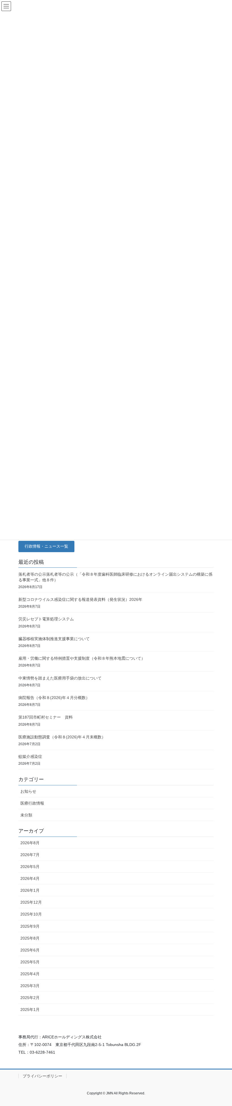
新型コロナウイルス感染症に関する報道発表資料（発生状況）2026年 (80, 599)
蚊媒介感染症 (30, 756)
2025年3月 (30, 985)
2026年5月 (30, 866)
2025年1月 (30, 1009)
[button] (46, 546)
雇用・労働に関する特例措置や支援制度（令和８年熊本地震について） (81, 658)
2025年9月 (30, 926)
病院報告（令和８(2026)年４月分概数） (54, 697)
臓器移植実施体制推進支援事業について (54, 638)
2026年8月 (30, 843)
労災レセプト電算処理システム (46, 619)
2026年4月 (30, 878)
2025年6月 (30, 950)
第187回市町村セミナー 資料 (45, 717)
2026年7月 (30, 854)
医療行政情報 (32, 803)
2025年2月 (30, 997)
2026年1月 (30, 890)
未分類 (26, 815)
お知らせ (28, 791)
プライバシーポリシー (42, 1076)
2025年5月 (30, 962)
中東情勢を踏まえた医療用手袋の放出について (60, 678)
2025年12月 (31, 902)
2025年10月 (31, 914)
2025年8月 (30, 938)
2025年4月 (30, 974)
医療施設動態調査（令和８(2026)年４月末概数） (62, 737)
